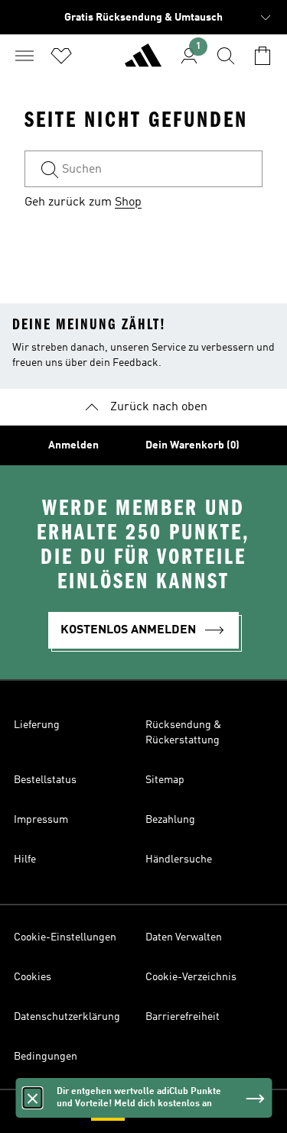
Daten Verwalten (183, 937)
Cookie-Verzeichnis (190, 977)
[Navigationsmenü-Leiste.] (24, 55)
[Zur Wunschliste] (61, 55)
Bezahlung (170, 819)
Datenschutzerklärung (67, 1017)
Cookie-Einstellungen (65, 937)
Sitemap (164, 780)
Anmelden (73, 445)
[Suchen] (225, 55)
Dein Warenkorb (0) (192, 445)
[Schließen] (32, 1098)
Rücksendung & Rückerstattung (183, 733)
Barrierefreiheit (182, 1017)
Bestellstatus (45, 780)
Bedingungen (45, 1056)
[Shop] (143, 62)
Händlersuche (178, 859)
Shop (128, 202)
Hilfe (25, 859)
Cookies (32, 977)
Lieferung (37, 725)
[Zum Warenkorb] (262, 55)
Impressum (41, 819)
